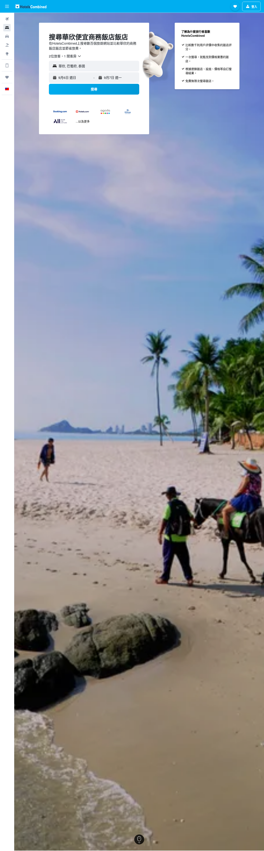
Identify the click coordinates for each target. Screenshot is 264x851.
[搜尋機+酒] (7, 45)
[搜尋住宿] (7, 28)
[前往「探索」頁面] (7, 54)
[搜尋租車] (7, 36)
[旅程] (7, 77)
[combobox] (65, 56)
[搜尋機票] (7, 19)
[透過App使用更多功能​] (7, 65)
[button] (7, 6)
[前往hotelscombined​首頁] (31, 6)
